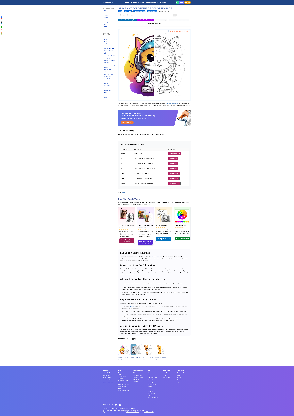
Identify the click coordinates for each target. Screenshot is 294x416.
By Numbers (134, 2)
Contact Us (150, 391)
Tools (139, 2)
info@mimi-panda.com (132, 412)
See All (105, 10)
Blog (149, 372)
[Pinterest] (1, 29)
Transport (106, 94)
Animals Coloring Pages (139, 11)
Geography (106, 22)
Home (120, 11)
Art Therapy (151, 382)
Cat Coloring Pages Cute (148, 358)
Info (165, 2)
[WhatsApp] (1, 26)
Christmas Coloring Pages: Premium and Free (109, 52)
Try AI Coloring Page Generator (164, 239)
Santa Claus (107, 85)
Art (104, 29)
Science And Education (109, 88)
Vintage (105, 97)
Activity (105, 24)
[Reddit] (1, 31)
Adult (105, 36)
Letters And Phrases (108, 74)
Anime (105, 41)
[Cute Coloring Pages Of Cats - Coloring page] (124, 349)
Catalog (105, 370)
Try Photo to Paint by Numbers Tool (145, 242)
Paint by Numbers (107, 375)
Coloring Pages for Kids (109, 58)
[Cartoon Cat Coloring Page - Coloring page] (160, 349)
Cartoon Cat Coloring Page (160, 358)
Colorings (126, 2)
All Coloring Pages (107, 372)
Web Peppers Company (138, 410)
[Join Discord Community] (177, 2)
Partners (150, 389)
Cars (105, 46)
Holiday (105, 71)
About (178, 375)
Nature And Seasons (109, 78)
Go (174, 15)
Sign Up (179, 382)
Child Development (152, 377)
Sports (105, 19)
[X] (1, 22)
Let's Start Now (127, 122)
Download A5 (173, 158)
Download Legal (174, 178)
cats (123, 192)
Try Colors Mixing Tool (182, 238)
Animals (105, 26)
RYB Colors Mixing (137, 375)
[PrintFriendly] (1, 34)
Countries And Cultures (109, 60)
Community (150, 379)
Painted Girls (107, 81)
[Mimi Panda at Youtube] (117, 405)
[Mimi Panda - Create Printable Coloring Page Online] (107, 2)
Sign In (181, 2)
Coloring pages (128, 11)
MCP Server (165, 375)
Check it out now (122, 138)
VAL (143, 2)
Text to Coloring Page (123, 384)
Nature (105, 12)
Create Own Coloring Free (128, 20)
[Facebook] (1, 17)
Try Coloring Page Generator (127, 240)
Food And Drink (107, 69)
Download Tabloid (174, 183)
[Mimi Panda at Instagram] (113, 405)
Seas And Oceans (108, 90)
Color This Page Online (146, 20)
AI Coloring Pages (107, 379)
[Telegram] (1, 24)
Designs (106, 15)
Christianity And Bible (109, 48)
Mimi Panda (133, 306)
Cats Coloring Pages (152, 11)
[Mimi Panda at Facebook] (120, 405)
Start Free (187, 2)
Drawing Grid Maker (138, 377)
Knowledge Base (181, 372)
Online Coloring (136, 372)
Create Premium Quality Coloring (178, 31)
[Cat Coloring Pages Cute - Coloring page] (148, 349)
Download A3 (173, 168)
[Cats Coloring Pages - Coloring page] (136, 349)
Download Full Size (175, 153)
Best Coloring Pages (108, 382)
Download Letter (174, 173)
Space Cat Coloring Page (156, 256)
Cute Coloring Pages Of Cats (123, 358)
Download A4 (173, 163)
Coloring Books (107, 377)
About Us (150, 386)
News (149, 375)
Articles (161, 2)
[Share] (1, 36)
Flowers (105, 67)
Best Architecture (108, 43)
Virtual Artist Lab (138, 370)
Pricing (148, 2)
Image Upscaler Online (123, 390)
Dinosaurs (106, 62)
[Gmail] (1, 19)
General (106, 17)
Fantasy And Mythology (109, 65)
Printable (106, 83)
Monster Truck (107, 76)
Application (180, 370)
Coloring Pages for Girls (109, 55)
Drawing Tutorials (152, 384)
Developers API (166, 377)
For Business (153, 2)
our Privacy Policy (149, 412)
